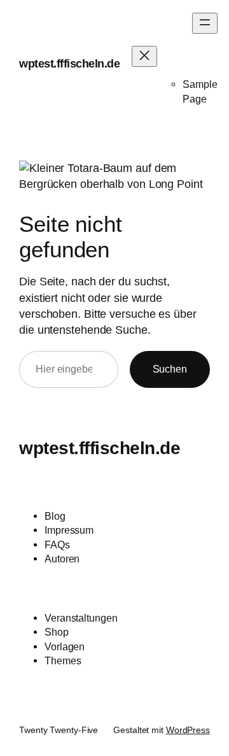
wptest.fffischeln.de (69, 63)
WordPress (188, 730)
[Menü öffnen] (205, 23)
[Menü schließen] (144, 56)
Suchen (170, 368)
